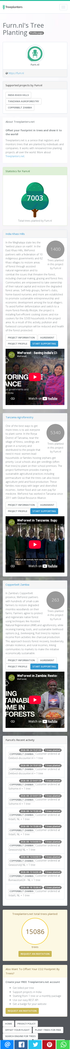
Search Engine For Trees (20, 1036)
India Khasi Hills (18, 95)
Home (8, 1023)
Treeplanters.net (15, 156)
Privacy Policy (26, 1023)
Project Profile (17, 343)
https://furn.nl (16, 73)
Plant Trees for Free (48, 1029)
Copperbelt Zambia (20, 107)
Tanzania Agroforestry (23, 101)
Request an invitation (35, 953)
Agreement (47, 337)
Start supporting (44, 343)
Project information (21, 337)
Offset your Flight (17, 1029)
